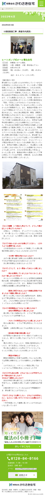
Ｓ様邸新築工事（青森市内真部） (17, 31)
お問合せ (22, 475)
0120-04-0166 (25, 458)
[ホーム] (3, 9)
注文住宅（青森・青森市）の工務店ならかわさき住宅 (21, 490)
